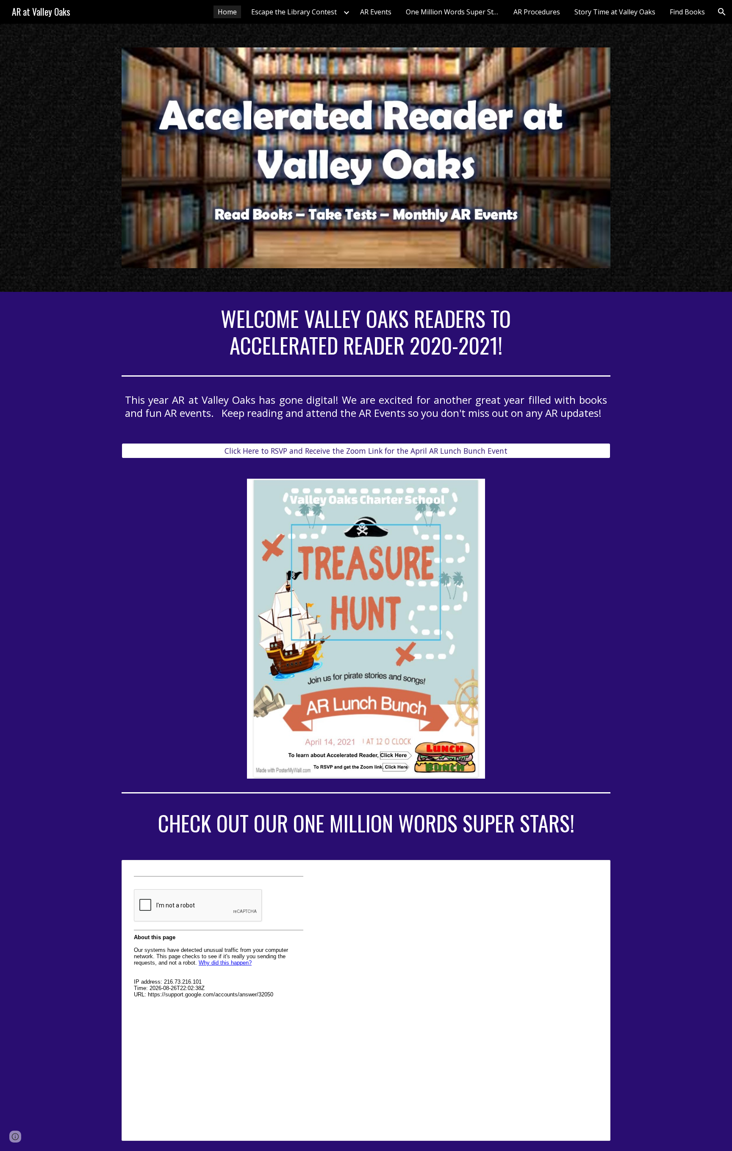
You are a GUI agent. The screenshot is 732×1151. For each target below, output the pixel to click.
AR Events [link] (375, 12)
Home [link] (227, 12)
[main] (365, 332)
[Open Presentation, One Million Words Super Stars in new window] (594, 871)
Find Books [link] (687, 12)
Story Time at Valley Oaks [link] (614, 12)
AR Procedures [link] (536, 12)
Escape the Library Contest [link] (294, 12)
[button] (722, 12)
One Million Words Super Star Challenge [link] (454, 12)
